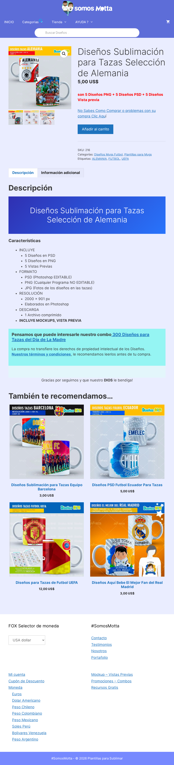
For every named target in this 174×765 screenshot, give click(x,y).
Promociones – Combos (111, 681)
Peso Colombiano (27, 713)
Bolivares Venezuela (29, 733)
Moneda (15, 687)
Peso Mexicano (25, 720)
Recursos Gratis (104, 687)
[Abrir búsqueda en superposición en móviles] (87, 27)
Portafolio (99, 657)
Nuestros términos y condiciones (41, 354)
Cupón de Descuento (26, 681)
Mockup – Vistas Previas (112, 674)
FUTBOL (114, 158)
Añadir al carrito (95, 129)
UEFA (125, 158)
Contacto (99, 638)
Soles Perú (21, 726)
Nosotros (99, 651)
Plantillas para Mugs (138, 154)
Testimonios (101, 644)
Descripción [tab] (23, 173)
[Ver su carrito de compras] (168, 22)
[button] (64, 54)
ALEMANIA (99, 158)
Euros (17, 694)
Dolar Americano (26, 700)
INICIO (9, 22)
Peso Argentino (25, 739)
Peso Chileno (23, 707)
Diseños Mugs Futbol (108, 154)
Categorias (30, 22)
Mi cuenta (16, 674)
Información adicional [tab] (60, 173)
